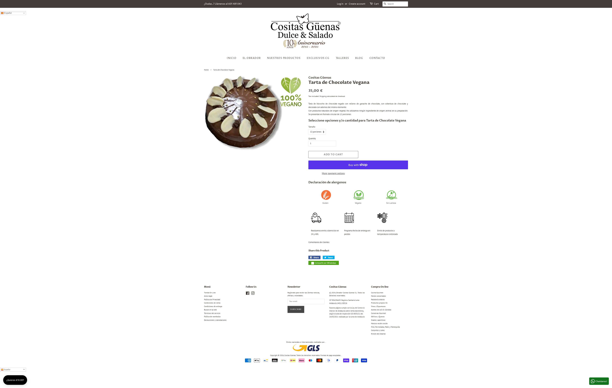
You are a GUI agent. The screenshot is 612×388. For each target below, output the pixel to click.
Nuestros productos (283, 58)
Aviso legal (208, 296)
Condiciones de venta (212, 303)
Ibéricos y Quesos (378, 316)
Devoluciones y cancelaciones (215, 320)
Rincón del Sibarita (378, 334)
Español (8, 13)
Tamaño (311, 126)
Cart (376, 3)
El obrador (252, 58)
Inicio (231, 58)
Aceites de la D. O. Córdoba (381, 310)
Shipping (322, 96)
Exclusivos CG (318, 58)
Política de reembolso (212, 316)
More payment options (333, 173)
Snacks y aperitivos (378, 320)
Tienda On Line (210, 293)
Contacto (377, 58)
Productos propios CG (379, 303)
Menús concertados (378, 296)
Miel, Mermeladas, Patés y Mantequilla (385, 327)
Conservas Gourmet (378, 313)
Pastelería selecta (377, 299)
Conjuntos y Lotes (378, 330)
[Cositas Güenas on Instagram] (253, 294)
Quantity (312, 138)
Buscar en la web (210, 310)
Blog (359, 58)
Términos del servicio (212, 313)
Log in (340, 3)
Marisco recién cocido (379, 323)
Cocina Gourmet (377, 293)
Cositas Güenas (290, 355)
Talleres (342, 58)
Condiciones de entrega (213, 306)
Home (206, 70)
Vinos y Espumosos (378, 306)
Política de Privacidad (212, 299)
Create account (357, 3)
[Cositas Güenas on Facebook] (247, 294)
